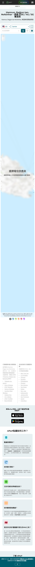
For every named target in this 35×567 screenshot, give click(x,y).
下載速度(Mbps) (27, 31)
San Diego (24, 387)
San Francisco (25, 397)
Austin (22, 399)
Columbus (24, 401)
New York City (25, 373)
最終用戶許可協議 (21, 560)
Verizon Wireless (9, 389)
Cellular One (7, 395)
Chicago (23, 377)
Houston (23, 379)
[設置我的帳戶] (32, 2)
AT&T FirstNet (8, 399)
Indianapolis (24, 393)
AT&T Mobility (8, 387)
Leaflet (4, 313)
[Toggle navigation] (3, 2)
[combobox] (6, 26)
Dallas (22, 389)
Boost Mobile (8, 401)
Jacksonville (24, 395)
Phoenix (23, 383)
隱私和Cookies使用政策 (26, 559)
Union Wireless (8, 385)
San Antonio (24, 385)
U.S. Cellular (7, 397)
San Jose (23, 391)
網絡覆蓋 (23, 31)
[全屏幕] (32, 26)
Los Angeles (24, 375)
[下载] (17, 415)
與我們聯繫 (17, 514)
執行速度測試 (23, 2)
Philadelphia (24, 381)
